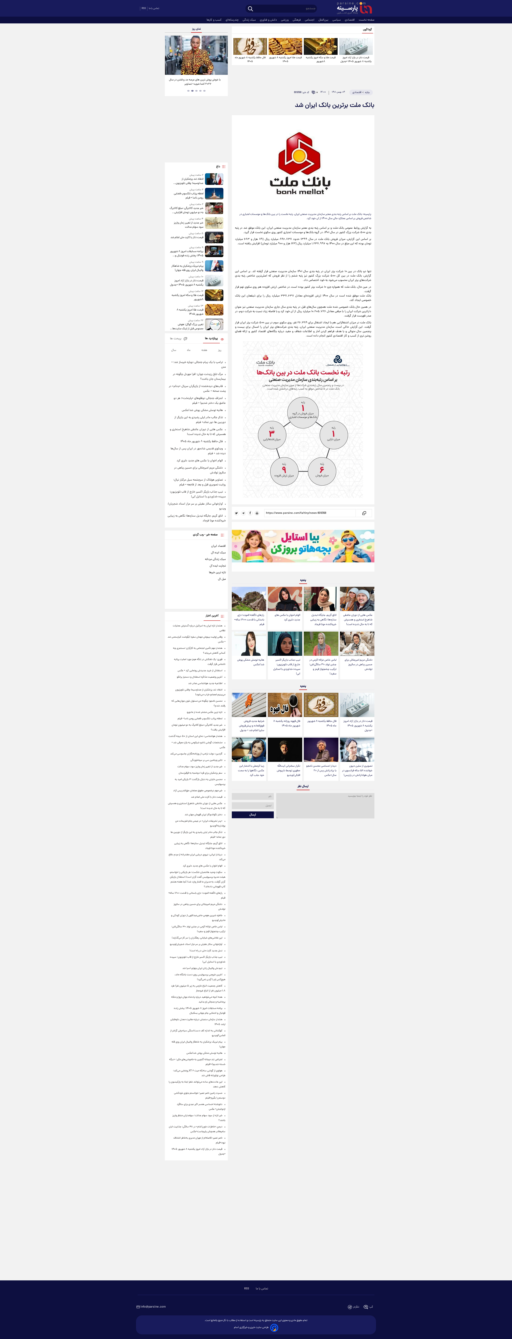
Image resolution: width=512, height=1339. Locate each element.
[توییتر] (236, 513)
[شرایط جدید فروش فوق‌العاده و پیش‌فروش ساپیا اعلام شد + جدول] (249, 705)
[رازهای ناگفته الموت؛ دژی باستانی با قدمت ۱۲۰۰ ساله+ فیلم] (249, 599)
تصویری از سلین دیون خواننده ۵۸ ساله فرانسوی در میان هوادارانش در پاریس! (357, 770)
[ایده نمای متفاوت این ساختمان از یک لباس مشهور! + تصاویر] (196, 55)
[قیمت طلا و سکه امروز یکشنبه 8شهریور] (320, 46)
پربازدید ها (211, 338)
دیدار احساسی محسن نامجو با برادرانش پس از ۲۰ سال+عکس (321, 770)
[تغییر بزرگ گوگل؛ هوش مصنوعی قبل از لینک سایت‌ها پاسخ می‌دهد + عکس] (214, 325)
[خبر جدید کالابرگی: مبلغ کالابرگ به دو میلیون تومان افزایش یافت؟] (214, 208)
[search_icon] (250, 9)
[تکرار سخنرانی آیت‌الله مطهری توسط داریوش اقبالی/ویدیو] (285, 750)
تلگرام (356, 1307)
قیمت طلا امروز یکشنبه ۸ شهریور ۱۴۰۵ (285, 59)
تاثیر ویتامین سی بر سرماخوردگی (206, 760)
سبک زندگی (250, 20)
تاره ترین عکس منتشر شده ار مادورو (204, 712)
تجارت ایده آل (218, 566)
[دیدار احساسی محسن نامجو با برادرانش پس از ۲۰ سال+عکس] (321, 750)
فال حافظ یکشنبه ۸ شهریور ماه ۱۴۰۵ (250, 59)
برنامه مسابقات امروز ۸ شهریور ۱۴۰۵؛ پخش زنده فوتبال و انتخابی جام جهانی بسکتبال (186, 253)
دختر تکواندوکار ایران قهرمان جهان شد (203, 815)
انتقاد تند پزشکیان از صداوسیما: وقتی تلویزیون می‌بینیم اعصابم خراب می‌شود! (187, 181)
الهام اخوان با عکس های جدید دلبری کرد (287, 617)
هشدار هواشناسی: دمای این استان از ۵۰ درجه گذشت (195, 736)
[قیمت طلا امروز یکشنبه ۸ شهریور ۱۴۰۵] (285, 46)
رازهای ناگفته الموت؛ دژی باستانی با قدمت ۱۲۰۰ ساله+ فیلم (249, 620)
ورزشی (285, 20)
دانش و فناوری (269, 20)
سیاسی (337, 20)
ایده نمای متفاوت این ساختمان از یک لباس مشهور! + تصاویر (195, 82)
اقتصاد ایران (218, 546)
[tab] (204, 91)
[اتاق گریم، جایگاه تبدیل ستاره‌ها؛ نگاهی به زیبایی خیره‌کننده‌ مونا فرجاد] (321, 599)
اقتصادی (350, 20)
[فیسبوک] (250, 513)
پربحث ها (175, 339)
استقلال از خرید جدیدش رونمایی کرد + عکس (200, 671)
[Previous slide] (169, 55)
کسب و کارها (214, 20)
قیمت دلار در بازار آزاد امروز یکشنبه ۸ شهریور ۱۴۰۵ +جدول (356, 59)
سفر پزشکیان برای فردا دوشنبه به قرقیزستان (200, 773)
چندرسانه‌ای (232, 20)
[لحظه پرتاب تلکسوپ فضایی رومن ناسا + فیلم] (214, 194)
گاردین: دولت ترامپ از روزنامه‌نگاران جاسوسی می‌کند (196, 754)
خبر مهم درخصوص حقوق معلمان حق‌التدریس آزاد (197, 791)
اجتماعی (310, 20)
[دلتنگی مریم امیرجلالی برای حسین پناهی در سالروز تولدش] (357, 644)
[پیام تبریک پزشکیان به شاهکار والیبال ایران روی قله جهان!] (214, 266)
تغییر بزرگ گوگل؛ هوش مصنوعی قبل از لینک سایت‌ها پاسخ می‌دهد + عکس (187, 326)
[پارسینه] (352, 9)
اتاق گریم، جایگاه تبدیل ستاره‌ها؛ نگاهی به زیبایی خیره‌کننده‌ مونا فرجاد (323, 620)
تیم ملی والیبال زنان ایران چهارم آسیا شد (202, 968)
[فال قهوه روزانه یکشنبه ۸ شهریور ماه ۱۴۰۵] (285, 705)
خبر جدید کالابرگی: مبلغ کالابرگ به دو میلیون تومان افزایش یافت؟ (186, 210)
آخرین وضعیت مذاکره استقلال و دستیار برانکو (199, 677)
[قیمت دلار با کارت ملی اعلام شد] (214, 237)
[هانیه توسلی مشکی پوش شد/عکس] (249, 644)
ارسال (252, 815)
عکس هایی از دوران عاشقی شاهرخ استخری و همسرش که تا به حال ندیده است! (357, 620)
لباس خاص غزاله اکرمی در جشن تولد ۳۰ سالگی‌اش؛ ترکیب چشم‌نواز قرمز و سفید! (322, 667)
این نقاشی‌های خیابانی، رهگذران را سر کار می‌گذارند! (197, 938)
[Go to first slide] (223, 55)
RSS (144, 8)
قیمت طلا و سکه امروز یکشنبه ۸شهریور (321, 59)
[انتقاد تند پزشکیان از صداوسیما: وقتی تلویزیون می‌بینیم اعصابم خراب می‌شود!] (214, 179)
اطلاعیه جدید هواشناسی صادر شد (205, 683)
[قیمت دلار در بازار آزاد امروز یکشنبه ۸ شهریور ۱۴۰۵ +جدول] (356, 46)
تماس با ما (154, 8)
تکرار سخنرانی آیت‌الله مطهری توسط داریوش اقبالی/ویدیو (288, 770)
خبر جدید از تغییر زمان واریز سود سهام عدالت (188, 225)
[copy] (364, 513)
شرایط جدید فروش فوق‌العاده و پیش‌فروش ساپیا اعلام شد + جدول (251, 726)
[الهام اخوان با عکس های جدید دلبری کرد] (285, 599)
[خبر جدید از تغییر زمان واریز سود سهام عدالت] (214, 223)
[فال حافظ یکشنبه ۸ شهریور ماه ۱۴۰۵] (250, 46)
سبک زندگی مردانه (215, 559)
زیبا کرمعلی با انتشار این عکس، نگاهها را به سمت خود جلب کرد (251, 770)
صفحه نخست (366, 20)
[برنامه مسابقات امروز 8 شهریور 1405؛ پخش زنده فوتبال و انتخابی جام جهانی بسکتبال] (214, 252)
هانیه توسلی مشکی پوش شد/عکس (250, 662)
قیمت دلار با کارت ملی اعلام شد (186, 237)
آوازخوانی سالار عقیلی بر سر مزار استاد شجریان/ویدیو (196, 944)
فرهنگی (297, 20)
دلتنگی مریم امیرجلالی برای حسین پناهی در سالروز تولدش (358, 664)
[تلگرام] (243, 513)
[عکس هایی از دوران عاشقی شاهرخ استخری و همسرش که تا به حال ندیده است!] (357, 599)
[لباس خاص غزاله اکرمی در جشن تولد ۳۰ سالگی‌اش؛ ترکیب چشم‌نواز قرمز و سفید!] (321, 644)
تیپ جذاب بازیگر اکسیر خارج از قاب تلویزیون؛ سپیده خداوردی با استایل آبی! (286, 667)
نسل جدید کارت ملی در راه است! (206, 951)
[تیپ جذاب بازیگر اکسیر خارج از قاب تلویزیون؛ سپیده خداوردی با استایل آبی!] (285, 644)
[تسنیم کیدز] (303, 548)
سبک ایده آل (218, 553)
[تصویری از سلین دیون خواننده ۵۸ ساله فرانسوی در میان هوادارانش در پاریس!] (357, 750)
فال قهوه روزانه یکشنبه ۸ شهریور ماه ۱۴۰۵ (286, 723)
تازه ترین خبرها (217, 572)
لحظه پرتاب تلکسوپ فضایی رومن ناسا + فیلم (188, 196)
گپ (371, 1307)
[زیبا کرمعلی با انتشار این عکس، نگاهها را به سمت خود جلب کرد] (249, 750)
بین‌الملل (323, 20)
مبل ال (222, 579)
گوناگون (367, 30)
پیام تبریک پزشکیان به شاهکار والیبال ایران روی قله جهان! (187, 268)
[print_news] (257, 513)
